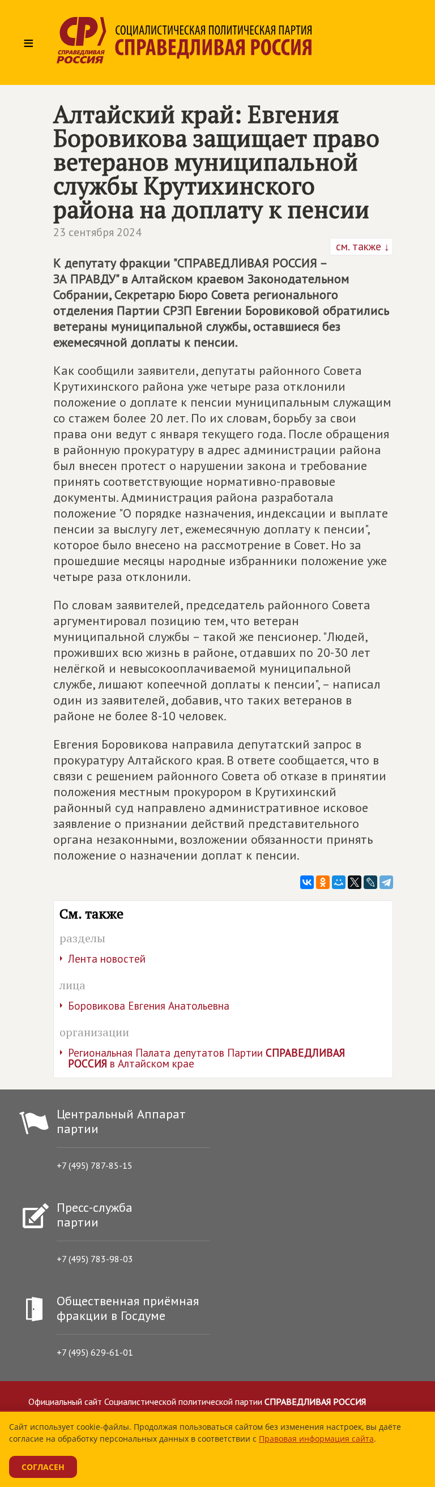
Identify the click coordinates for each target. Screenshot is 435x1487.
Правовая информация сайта (316, 1438)
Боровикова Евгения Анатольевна (148, 1005)
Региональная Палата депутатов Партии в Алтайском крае (206, 1058)
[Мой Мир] (339, 882)
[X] (354, 882)
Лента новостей (107, 958)
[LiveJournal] (370, 882)
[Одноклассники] (323, 882)
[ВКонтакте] (307, 882)
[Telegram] (386, 882)
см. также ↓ (361, 246)
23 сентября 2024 (97, 232)
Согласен (43, 1467)
